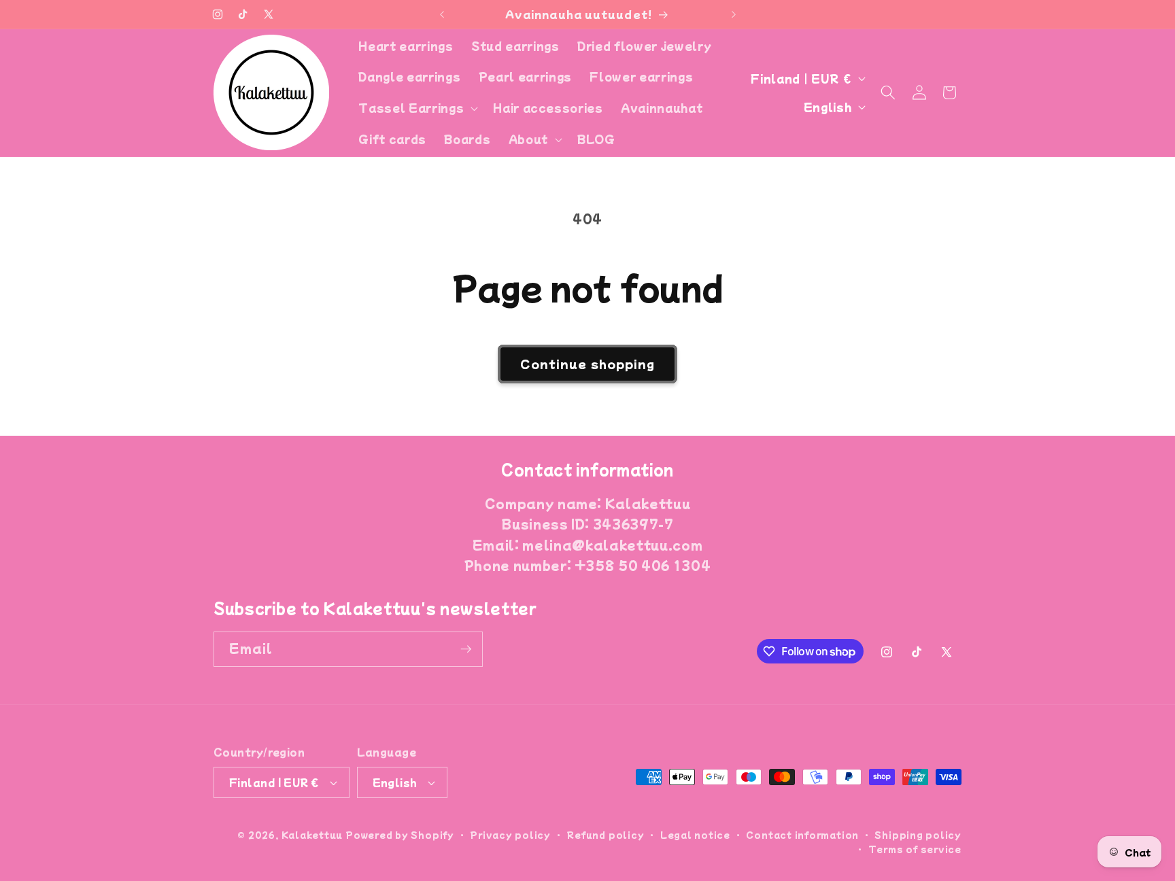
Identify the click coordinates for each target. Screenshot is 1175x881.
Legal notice (695, 834)
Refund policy (605, 834)
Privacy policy (510, 834)
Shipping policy (917, 834)
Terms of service (914, 848)
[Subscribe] (465, 649)
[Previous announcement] (442, 14)
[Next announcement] (734, 14)
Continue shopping (587, 364)
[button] (417, 108)
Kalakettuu (312, 834)
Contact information (802, 834)
